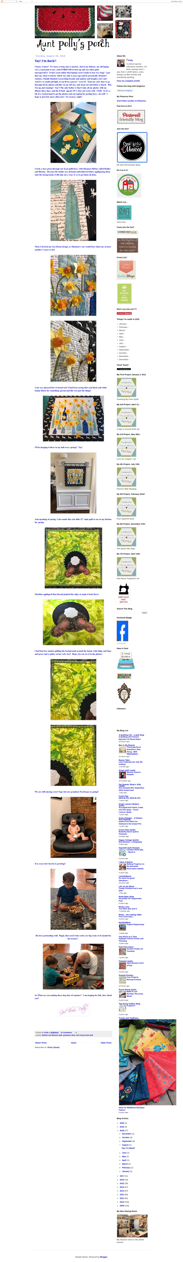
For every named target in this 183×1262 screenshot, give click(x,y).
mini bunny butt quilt (84, 1035)
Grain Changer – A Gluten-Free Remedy (131, 819)
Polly (130, 60)
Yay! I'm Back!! (45, 61)
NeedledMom (125, 922)
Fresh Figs (123, 796)
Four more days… (126, 917)
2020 (122, 1123)
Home (73, 1043)
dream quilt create (127, 770)
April (124, 1160)
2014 (122, 1187)
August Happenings (135, 924)
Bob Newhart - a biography (130, 842)
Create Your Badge (121, 643)
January (126, 1171)
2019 (122, 1127)
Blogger (103, 1257)
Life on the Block (126, 886)
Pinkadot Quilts (126, 961)
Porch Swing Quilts (127, 990)
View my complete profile (128, 81)
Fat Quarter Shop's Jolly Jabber (130, 785)
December (127, 1134)
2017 (122, 1176)
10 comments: (67, 1032)
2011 (122, 1198)
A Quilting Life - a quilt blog (131, 735)
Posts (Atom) (53, 1047)
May (124, 1156)
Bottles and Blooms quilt (52, 1035)
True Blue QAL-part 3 (128, 909)
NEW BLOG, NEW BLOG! (129, 798)
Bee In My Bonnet (127, 745)
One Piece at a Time (128, 937)
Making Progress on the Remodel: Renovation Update (135, 866)
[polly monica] (122, 640)
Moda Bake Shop (126, 897)
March (125, 1164)
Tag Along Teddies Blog (129, 1004)
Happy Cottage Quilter (129, 840)
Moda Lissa (124, 907)
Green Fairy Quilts (127, 830)
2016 (122, 1180)
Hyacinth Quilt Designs (129, 848)
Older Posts (106, 1043)
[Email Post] (75, 1032)
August (125, 1145)
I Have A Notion (126, 862)
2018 (122, 1130)
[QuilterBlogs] (126, 279)
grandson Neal (69, 1035)
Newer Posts (41, 1043)
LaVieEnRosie (125, 876)
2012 (122, 1194)
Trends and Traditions (129, 1018)
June (124, 1153)
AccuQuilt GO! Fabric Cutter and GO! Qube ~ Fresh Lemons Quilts (131, 809)
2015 (122, 1183)
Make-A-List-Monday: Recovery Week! (135, 993)
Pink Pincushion (126, 947)
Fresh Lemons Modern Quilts (129, 805)
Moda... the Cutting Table (130, 915)
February (126, 1168)
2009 (122, 1206)
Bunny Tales (124, 760)
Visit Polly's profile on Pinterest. (131, 101)
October (126, 1137)
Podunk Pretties (126, 975)
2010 (122, 1202)
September (127, 1141)
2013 (122, 1191)
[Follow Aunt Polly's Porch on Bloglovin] (125, 91)
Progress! (131, 1006)
